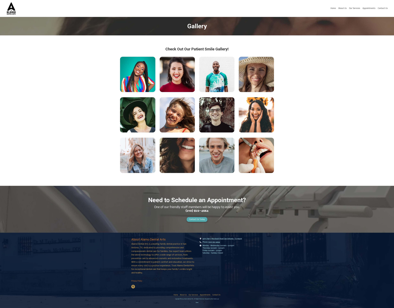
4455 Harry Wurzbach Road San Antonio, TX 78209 (222, 239)
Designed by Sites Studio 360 (212, 299)
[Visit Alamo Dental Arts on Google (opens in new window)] (133, 286)
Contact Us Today (197, 219)
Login (197, 302)
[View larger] (137, 74)
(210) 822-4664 (214, 242)
